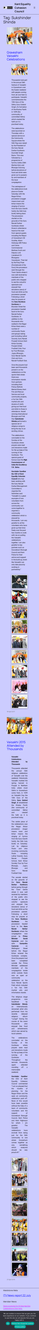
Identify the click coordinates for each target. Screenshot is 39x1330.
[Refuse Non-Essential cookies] (36, 1320)
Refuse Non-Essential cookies (22, 1323)
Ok (8, 1323)
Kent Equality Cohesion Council (23, 7)
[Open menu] (34, 7)
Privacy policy (20, 1327)
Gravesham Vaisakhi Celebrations (16, 56)
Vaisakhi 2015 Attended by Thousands (16, 745)
